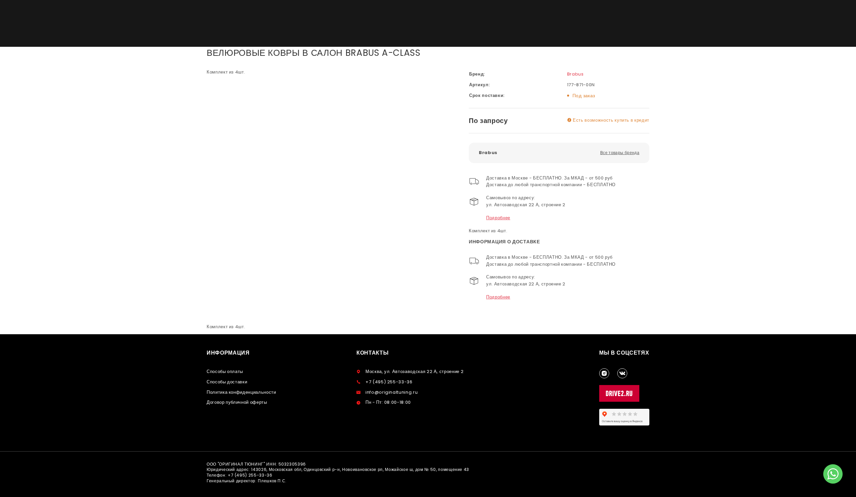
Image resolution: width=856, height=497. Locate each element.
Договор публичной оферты (237, 402)
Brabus (575, 74)
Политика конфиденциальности (241, 392)
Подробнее (498, 218)
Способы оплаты (225, 371)
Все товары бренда (619, 152)
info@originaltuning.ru (391, 392)
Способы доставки (227, 382)
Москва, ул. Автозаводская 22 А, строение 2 (414, 371)
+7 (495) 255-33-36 (389, 382)
